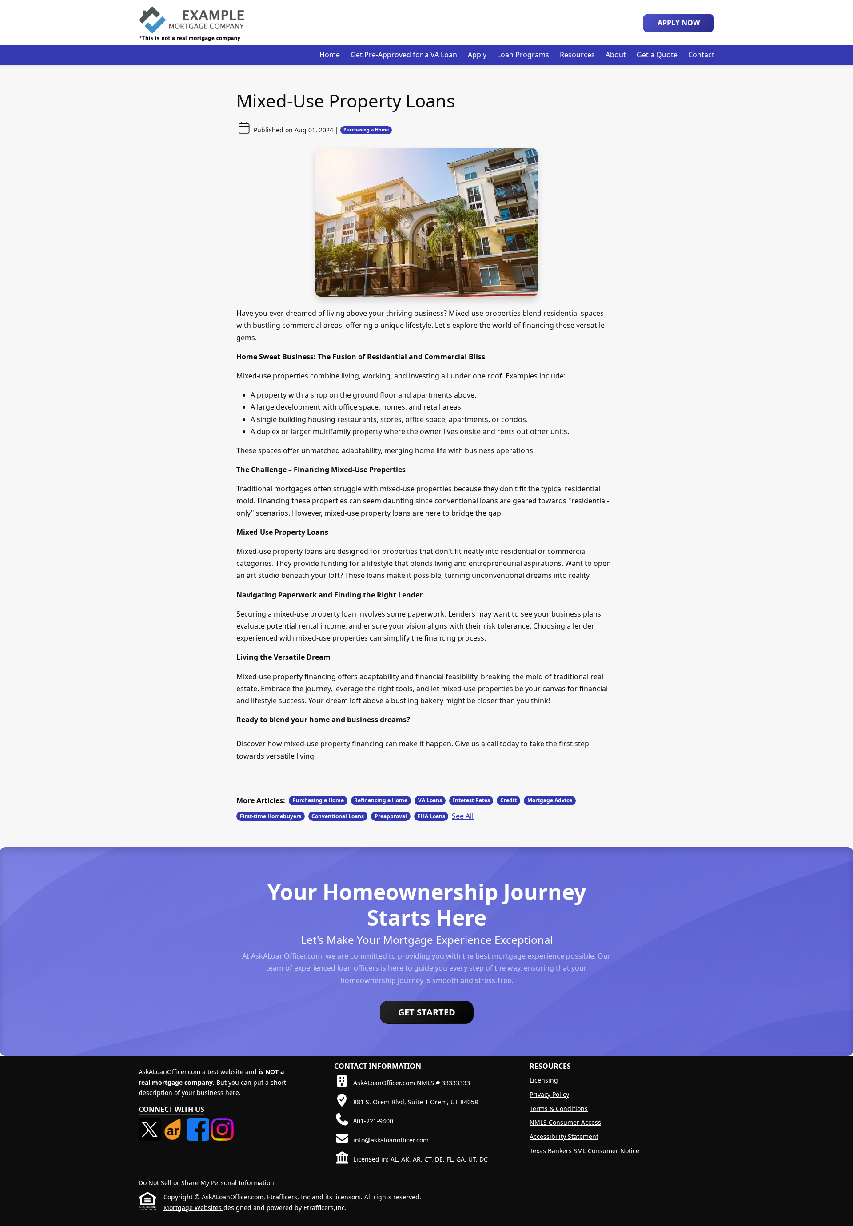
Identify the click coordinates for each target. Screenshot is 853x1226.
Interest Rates (471, 800)
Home (329, 55)
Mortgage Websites (193, 1207)
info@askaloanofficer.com (391, 1140)
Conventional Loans (337, 816)
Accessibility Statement (564, 1136)
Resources (577, 55)
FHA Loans (431, 816)
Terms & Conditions (559, 1108)
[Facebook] (199, 1123)
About (616, 55)
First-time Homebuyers (270, 816)
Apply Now (679, 23)
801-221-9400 (373, 1121)
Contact (701, 55)
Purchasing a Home (366, 130)
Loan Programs (523, 55)
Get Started (426, 1012)
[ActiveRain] (175, 1123)
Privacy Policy (549, 1094)
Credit (508, 800)
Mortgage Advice (549, 800)
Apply (477, 55)
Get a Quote (657, 55)
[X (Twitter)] (151, 1123)
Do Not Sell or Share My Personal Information (206, 1182)
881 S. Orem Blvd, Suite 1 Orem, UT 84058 (415, 1102)
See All (463, 816)
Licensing (544, 1080)
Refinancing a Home (380, 800)
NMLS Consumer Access (565, 1122)
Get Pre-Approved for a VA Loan (404, 55)
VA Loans (430, 800)
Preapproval (391, 816)
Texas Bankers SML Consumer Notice (584, 1150)
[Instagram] (222, 1123)
